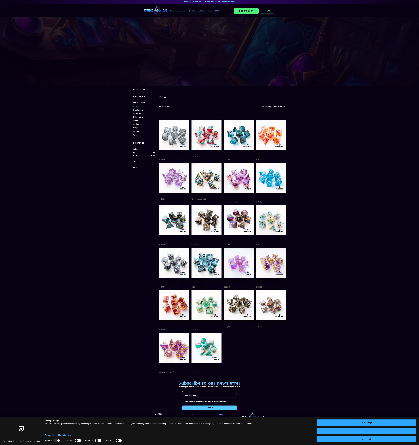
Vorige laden (222, 115)
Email (184, 391)
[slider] (134, 152)
